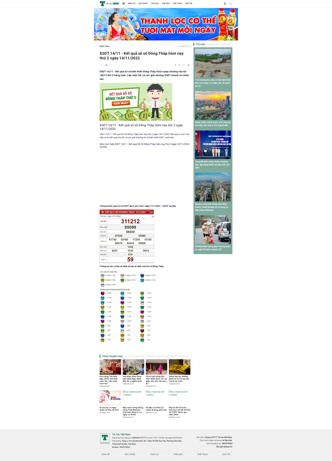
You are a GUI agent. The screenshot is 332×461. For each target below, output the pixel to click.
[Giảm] (102, 65)
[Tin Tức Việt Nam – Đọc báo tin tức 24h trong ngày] (109, 3)
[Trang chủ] (123, 3)
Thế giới (165, 3)
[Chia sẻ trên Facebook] (175, 65)
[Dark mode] (225, 4)
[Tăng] (111, 65)
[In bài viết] (188, 65)
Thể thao (177, 3)
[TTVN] (105, 439)
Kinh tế (131, 3)
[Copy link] (184, 65)
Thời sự (154, 3)
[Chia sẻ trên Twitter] (179, 65)
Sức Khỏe (143, 3)
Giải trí (188, 3)
